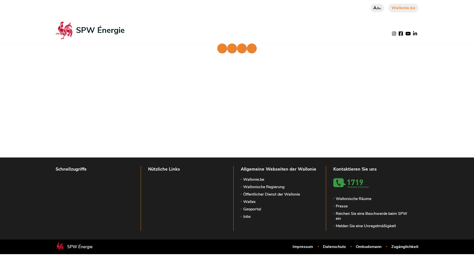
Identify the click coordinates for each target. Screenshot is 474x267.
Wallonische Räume (353, 198)
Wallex (249, 201)
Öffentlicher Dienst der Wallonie (271, 194)
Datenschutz (334, 246)
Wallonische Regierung (264, 186)
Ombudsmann (368, 246)
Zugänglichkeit (404, 246)
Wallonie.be (403, 8)
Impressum (303, 246)
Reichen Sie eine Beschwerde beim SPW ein (371, 216)
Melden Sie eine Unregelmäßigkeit (366, 225)
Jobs (247, 216)
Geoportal (252, 209)
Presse (342, 206)
